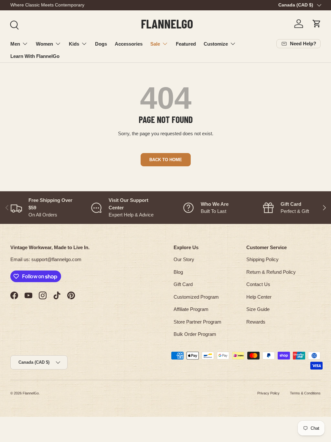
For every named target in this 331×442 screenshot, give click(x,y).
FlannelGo (31, 393)
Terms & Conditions (305, 393)
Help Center (259, 297)
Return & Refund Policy (271, 272)
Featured (186, 44)
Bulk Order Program (195, 334)
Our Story (184, 259)
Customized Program (196, 297)
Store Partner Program (197, 322)
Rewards (255, 322)
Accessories (129, 44)
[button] (317, 24)
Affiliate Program (191, 309)
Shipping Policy (262, 259)
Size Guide (258, 309)
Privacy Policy (268, 393)
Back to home (165, 159)
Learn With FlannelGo (34, 56)
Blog (178, 272)
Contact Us (258, 284)
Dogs (101, 44)
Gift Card (183, 284)
